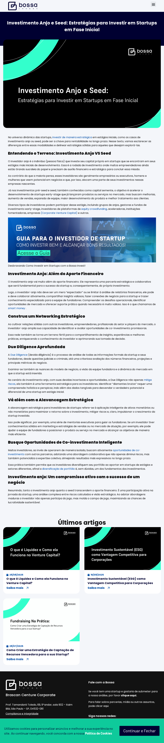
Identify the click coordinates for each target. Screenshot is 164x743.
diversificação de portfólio (58, 469)
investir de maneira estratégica (72, 137)
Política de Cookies (98, 733)
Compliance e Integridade (22, 713)
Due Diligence (19, 355)
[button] (153, 4)
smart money (16, 308)
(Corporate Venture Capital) (59, 213)
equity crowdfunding (94, 209)
